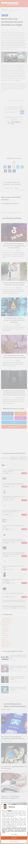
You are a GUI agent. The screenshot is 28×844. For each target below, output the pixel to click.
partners (10, 810)
